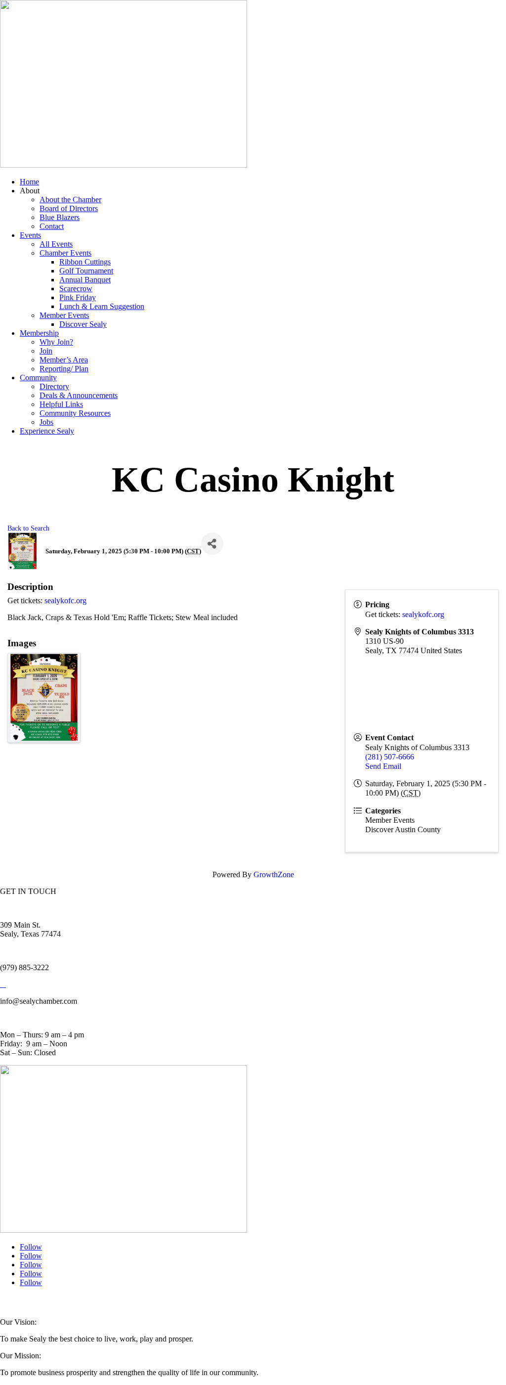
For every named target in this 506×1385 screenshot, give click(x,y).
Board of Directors (69, 208)
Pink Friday (77, 297)
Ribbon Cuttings (85, 262)
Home (29, 182)
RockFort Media (197, 1302)
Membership (39, 333)
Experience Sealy (47, 431)
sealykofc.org (65, 600)
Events (30, 235)
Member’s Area (64, 360)
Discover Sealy (83, 324)
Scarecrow (75, 288)
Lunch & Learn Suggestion (101, 306)
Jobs (46, 422)
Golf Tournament (86, 271)
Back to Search (28, 528)
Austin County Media (122, 1302)
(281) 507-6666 (389, 757)
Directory (54, 386)
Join (46, 351)
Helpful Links (61, 404)
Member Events (64, 315)
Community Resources (75, 413)
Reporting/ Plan (64, 368)
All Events (56, 244)
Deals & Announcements (79, 395)
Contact (52, 226)
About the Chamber (70, 199)
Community (38, 377)
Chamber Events (65, 253)
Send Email (383, 766)
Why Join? (56, 342)
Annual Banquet (85, 279)
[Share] (212, 544)
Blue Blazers (60, 217)
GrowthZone (273, 874)
